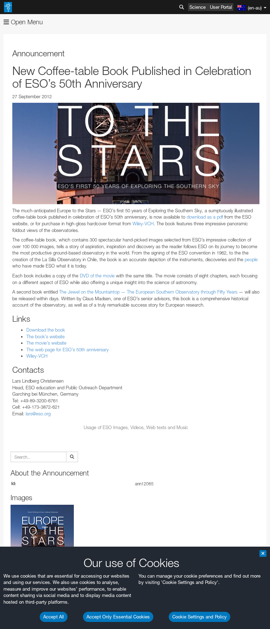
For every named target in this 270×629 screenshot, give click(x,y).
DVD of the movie (97, 275)
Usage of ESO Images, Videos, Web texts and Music (136, 427)
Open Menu (26, 22)
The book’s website (45, 336)
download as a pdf (205, 217)
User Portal (221, 7)
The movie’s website (46, 343)
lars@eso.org (38, 413)
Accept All (53, 616)
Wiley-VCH (143, 223)
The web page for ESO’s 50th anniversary (67, 349)
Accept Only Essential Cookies (118, 616)
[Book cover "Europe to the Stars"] (135, 153)
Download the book (45, 330)
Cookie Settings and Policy (199, 616)
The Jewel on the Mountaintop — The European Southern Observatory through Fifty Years (148, 292)
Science (197, 7)
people (251, 259)
